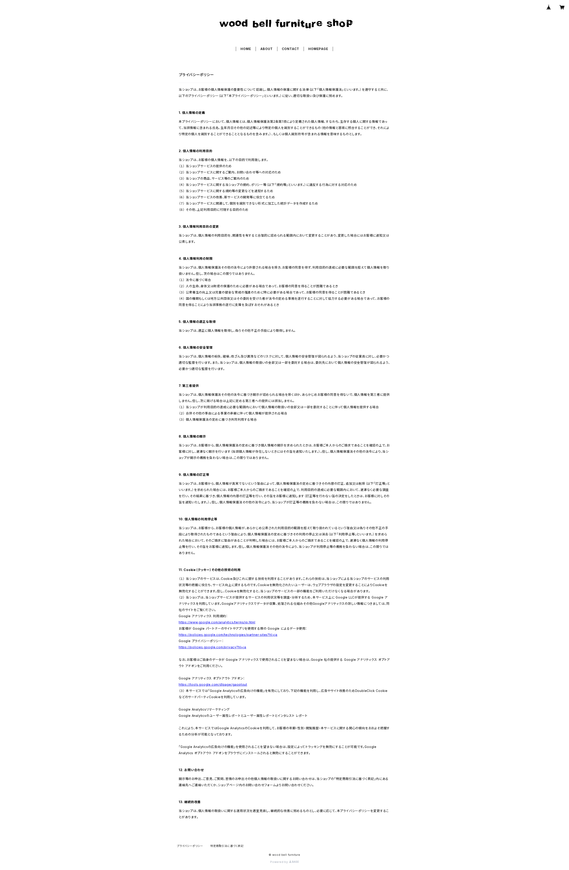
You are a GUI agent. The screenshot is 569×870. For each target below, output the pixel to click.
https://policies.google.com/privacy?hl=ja (212, 647)
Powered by (279, 862)
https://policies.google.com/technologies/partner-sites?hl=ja (228, 635)
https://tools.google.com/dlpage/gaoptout (213, 684)
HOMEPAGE (318, 49)
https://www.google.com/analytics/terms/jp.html (217, 622)
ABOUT (266, 49)
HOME (245, 49)
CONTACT (290, 49)
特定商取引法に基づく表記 (227, 846)
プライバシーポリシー (190, 846)
